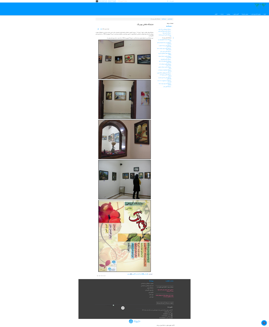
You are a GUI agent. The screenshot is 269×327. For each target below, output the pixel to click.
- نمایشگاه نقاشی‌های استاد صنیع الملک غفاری (165, 61)
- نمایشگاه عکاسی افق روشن (166, 59)
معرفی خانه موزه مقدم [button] (256, 14)
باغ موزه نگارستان (149, 290)
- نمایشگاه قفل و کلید (167, 86)
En (167, 1)
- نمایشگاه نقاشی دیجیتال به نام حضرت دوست (165, 64)
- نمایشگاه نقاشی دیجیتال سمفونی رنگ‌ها (164, 67)
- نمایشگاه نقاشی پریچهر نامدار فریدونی (165, 75)
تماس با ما (172, 1)
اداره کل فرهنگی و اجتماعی (147, 286)
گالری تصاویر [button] (236, 14)
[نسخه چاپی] (101, 29)
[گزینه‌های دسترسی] (264, 323)
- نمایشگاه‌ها (169, 26)
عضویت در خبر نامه (169, 303)
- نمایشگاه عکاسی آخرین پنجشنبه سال (165, 35)
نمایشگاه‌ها (164, 19)
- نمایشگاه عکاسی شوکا (167, 33)
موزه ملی (151, 297)
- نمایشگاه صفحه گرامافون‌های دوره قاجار (164, 40)
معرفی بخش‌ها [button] (245, 14)
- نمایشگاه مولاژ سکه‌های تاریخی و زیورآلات (164, 54)
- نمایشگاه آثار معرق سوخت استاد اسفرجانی (165, 84)
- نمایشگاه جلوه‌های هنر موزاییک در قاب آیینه (164, 70)
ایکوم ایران (151, 292)
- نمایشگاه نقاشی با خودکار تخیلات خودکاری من (164, 57)
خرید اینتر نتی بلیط (160, 303)
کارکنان (216, 14)
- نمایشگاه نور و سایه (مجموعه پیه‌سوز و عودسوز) (164, 43)
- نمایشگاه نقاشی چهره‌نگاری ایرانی (164, 31)
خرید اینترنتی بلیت (102, 1)
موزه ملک (151, 295)
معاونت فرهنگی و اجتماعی (147, 283)
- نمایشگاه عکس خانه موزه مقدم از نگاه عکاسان (164, 78)
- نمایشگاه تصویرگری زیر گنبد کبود (165, 29)
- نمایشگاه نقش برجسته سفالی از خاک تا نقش (165, 46)
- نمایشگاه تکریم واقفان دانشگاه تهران (164, 73)
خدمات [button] (222, 14)
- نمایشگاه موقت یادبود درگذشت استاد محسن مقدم (164, 49)
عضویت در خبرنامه (112, 1)
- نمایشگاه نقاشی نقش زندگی (165, 51)
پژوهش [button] (228, 14)
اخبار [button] (265, 14)
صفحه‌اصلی (170, 19)
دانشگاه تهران (150, 288)
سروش (128, 274)
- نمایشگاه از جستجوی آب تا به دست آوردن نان (164, 81)
